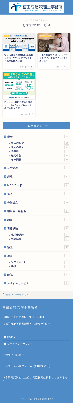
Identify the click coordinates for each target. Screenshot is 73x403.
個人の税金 (39, 143)
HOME (11, 337)
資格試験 (37, 228)
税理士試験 (39, 235)
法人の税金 (39, 147)
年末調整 (39, 159)
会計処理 (37, 167)
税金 (37, 136)
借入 (37, 193)
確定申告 (39, 155)
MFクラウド (37, 185)
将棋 (39, 266)
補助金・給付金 (37, 211)
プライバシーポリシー (20, 344)
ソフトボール (39, 262)
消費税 (39, 151)
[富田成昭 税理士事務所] (36, 11)
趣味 (37, 255)
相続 (37, 219)
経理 (37, 176)
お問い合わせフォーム (18, 366)
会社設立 (37, 202)
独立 (37, 247)
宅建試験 (39, 239)
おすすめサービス (37, 283)
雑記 (37, 274)
